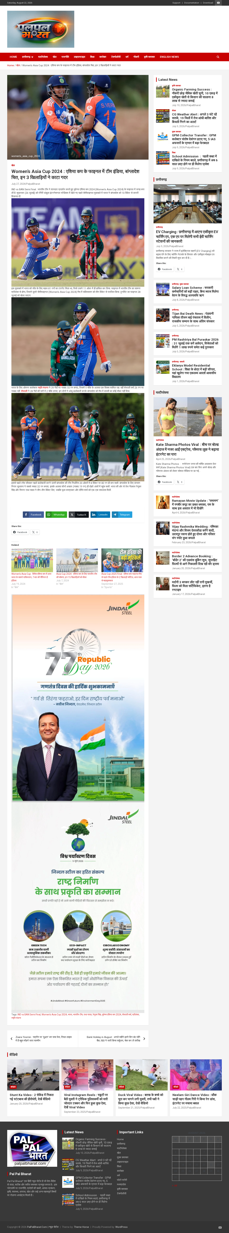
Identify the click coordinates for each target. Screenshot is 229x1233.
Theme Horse (81, 1226)
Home (13, 56)
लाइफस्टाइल (79, 56)
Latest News (168, 80)
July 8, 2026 (178, 299)
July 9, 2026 (178, 126)
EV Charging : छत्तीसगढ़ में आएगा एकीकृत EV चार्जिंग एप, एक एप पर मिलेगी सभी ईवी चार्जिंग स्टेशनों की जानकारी (187, 236)
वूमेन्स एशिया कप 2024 (111, 1014)
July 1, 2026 (178, 381)
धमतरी (182, 362)
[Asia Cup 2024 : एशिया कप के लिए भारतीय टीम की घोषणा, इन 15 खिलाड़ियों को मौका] (77, 560)
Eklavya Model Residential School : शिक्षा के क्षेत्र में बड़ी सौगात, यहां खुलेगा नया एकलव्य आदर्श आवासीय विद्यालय (194, 371)
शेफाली (24, 391)
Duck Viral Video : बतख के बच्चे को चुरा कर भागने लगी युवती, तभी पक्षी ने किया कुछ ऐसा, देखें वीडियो (140, 1099)
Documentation (191, 3)
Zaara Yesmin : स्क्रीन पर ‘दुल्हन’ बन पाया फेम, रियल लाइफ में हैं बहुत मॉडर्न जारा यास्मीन (44, 1039)
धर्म (127, 56)
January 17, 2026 (181, 594)
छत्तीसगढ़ (26, 56)
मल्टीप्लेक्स (43, 56)
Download (208, 3)
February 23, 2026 (181, 542)
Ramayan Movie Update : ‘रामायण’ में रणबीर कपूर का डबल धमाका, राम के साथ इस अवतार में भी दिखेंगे (195, 504)
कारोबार (102, 56)
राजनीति (65, 56)
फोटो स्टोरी (122, 1179)
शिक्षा (92, 56)
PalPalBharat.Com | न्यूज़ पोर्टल (43, 1226)
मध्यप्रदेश (121, 1184)
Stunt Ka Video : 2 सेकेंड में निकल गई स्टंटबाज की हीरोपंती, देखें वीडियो (31, 1097)
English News (169, 56)
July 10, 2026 (179, 105)
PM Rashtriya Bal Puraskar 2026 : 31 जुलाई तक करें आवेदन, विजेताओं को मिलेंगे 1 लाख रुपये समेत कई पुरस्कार (195, 343)
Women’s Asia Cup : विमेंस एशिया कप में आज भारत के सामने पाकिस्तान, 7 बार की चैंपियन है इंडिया (31, 577)
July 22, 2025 (179, 1107)
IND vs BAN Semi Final (29, 1014)
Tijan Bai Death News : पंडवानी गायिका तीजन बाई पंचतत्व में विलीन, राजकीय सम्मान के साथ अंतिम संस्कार (193, 317)
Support (176, 3)
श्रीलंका (135, 1014)
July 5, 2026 (178, 325)
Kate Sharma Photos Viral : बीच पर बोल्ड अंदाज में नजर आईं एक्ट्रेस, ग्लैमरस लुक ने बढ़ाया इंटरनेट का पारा (187, 449)
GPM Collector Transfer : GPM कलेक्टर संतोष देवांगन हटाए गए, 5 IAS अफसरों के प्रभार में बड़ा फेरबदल (194, 139)
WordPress (121, 1226)
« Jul (174, 1185)
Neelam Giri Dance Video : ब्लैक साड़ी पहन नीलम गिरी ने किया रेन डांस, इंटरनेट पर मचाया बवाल (195, 1099)
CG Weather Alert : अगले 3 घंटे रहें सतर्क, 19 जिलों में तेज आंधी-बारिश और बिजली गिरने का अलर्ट (194, 118)
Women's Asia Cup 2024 (54, 1014)
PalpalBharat (33, 184)
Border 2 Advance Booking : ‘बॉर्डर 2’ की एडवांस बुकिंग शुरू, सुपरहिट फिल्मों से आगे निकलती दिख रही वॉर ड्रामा (195, 560)
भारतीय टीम (78, 1014)
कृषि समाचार (149, 56)
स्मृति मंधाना (43, 387)
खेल (54, 56)
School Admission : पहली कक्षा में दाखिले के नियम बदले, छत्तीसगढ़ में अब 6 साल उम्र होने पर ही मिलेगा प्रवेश (195, 160)
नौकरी (136, 56)
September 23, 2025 (75, 1112)
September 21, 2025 (129, 1107)
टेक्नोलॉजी (116, 56)
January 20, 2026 (181, 568)
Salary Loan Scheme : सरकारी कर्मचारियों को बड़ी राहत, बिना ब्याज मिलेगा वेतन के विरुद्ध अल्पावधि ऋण (195, 291)
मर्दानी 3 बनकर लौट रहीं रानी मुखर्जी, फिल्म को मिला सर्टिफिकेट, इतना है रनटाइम (192, 586)
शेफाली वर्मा (126, 1014)
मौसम (174, 110)
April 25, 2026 (163, 459)
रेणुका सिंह (97, 1014)
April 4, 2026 (178, 512)
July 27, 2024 (18, 184)
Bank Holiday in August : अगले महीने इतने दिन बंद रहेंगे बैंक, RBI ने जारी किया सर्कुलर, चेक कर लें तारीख (113, 1039)
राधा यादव (88, 1014)
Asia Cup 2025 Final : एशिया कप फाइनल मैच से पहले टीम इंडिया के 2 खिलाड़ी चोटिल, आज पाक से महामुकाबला (121, 577)
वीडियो (14, 1055)
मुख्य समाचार (176, 131)
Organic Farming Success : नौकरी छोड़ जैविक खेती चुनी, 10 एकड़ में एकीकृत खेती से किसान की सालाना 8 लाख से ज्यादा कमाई (195, 95)
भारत (70, 1014)
